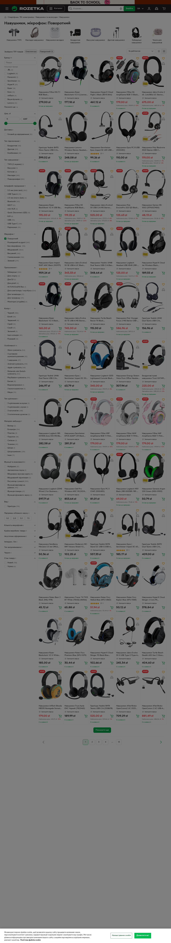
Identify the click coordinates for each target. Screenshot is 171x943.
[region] (85, 936)
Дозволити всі (143, 935)
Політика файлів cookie (30, 940)
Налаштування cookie (121, 935)
